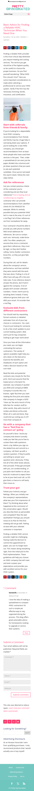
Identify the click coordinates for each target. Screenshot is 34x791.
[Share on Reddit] (21, 47)
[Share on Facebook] (9, 47)
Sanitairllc (13, 593)
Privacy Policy (12, 776)
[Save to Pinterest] (5, 47)
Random (23, 37)
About (11, 767)
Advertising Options (16, 772)
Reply (26, 633)
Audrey (7, 37)
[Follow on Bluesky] (18, 722)
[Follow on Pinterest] (10, 722)
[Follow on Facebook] (5, 722)
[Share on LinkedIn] (17, 47)
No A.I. (22, 776)
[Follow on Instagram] (14, 722)
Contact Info (20, 767)
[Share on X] (13, 47)
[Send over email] (25, 47)
